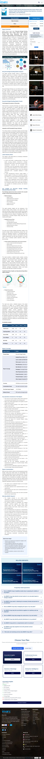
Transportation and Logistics (6, 754)
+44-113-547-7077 (27, 742)
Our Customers (35, 717)
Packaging (4, 749)
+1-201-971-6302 (27, 737)
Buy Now (36, 28)
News (34, 722)
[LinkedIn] (3, 730)
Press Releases (24, 723)
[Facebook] (5, 730)
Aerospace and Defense (6, 734)
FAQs (34, 720)
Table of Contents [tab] (14, 20)
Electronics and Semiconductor (7, 743)
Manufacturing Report (25, 720)
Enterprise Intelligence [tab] (31, 669)
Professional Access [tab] (31, 655)
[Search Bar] (39, 2)
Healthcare (4, 748)
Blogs (22, 722)
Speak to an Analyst (36, 120)
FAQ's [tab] (15, 23)
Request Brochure (36, 125)
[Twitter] (7, 730)
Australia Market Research (26, 711)
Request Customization (37, 130)
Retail (3, 751)
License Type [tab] (28, 648)
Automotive (4, 737)
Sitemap (34, 723)
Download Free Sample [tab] (14, 26)
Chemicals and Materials (6, 740)
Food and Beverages (5, 746)
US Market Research (25, 717)
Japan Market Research (25, 714)
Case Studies (24, 725)
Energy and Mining (5, 745)
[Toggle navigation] (42, 2)
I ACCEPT (36, 757)
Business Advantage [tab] (10, 669)
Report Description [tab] (15, 18)
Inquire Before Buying (37, 115)
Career (34, 711)
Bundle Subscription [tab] (17, 648)
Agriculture (4, 735)
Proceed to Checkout (22, 702)
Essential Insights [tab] (9, 655)
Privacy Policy (27, 757)
